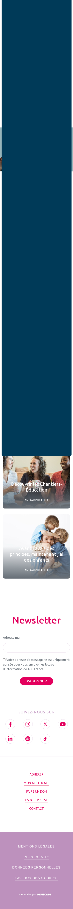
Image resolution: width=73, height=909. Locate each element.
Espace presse (36, 800)
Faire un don (36, 791)
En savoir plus (36, 500)
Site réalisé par (28, 894)
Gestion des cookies (36, 878)
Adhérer (36, 774)
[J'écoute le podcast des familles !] (28, 739)
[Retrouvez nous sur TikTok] (45, 739)
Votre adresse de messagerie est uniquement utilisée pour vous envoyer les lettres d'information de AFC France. (36, 664)
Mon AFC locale (36, 783)
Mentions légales (36, 846)
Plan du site (36, 857)
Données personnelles (36, 867)
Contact (36, 808)
